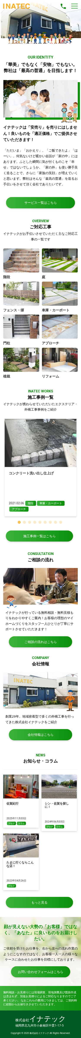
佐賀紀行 (12, 803)
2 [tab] (25, 523)
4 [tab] (35, 523)
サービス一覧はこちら (40, 202)
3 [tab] (30, 523)
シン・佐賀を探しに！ (57, 805)
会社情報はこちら (41, 734)
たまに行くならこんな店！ (20, 864)
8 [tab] (56, 523)
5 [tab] (40, 523)
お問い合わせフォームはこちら (40, 971)
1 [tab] (20, 523)
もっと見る (39, 902)
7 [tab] (51, 523)
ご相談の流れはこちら (40, 642)
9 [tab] (61, 523)
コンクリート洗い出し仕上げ (31, 473)
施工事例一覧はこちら (39, 536)
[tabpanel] (40, 467)
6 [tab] (46, 523)
